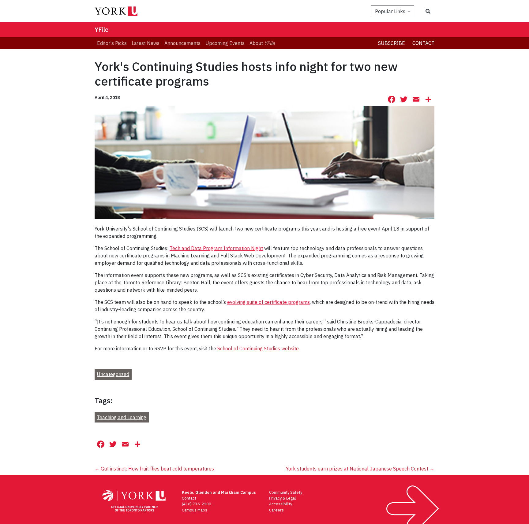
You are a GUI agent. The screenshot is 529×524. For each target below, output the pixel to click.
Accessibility (280, 504)
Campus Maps (194, 510)
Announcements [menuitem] (182, 43)
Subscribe (391, 43)
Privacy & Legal (282, 498)
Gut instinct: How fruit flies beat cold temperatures (154, 469)
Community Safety (285, 492)
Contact (423, 43)
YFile (101, 29)
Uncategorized (113, 374)
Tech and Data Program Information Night (216, 248)
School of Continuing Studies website (258, 348)
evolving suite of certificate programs (268, 302)
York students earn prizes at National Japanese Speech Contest (360, 469)
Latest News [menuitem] (145, 43)
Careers (276, 510)
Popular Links (391, 11)
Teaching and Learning (121, 417)
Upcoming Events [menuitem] (225, 43)
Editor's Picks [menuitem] (112, 43)
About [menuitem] (262, 43)
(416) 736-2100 (196, 504)
